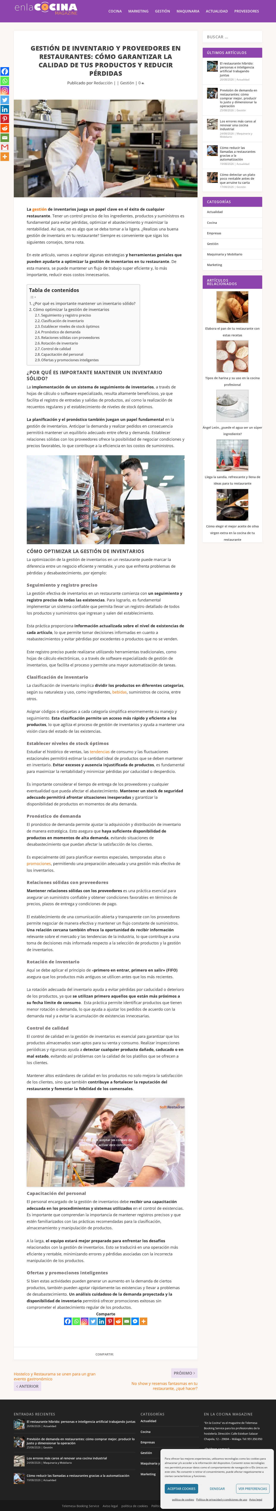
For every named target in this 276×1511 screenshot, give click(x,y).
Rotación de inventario (59, 343)
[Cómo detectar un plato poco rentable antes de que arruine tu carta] (212, 177)
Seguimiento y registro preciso (66, 315)
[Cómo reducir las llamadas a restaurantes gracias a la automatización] (212, 150)
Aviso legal (255, 1499)
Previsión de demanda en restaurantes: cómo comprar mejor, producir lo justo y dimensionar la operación (238, 98)
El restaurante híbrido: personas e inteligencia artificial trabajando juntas (237, 69)
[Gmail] (4, 147)
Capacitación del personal (62, 354)
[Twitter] (93, 1321)
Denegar (217, 1488)
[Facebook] (68, 1321)
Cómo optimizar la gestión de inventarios (71, 309)
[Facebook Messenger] (135, 1321)
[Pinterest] (110, 1321)
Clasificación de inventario (62, 320)
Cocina (115, 11)
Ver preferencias (252, 1488)
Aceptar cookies (181, 1488)
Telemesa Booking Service (80, 1506)
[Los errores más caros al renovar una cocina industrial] (212, 124)
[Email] (126, 1321)
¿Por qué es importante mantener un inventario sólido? (84, 303)
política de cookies (183, 1499)
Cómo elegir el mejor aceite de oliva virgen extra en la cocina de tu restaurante (232, 532)
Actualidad (217, 11)
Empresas (214, 233)
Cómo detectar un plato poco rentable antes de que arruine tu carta (237, 178)
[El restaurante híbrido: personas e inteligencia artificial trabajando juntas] (212, 66)
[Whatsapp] (76, 1321)
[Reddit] (118, 1321)
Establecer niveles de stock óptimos (70, 326)
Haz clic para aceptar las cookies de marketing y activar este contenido (106, 1142)
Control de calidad (56, 348)
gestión (39, 209)
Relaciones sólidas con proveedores (70, 337)
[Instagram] (84, 1321)
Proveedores (246, 11)
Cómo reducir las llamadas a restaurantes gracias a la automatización (238, 154)
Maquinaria (188, 11)
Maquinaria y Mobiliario (224, 254)
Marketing (138, 11)
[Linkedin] (101, 1321)
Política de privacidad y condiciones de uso (221, 1499)
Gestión (162, 11)
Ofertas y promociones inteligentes (70, 360)
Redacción (103, 82)
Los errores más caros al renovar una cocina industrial (238, 125)
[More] (143, 1321)
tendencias (100, 751)
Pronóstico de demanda (60, 332)
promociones (39, 863)
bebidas (119, 692)
